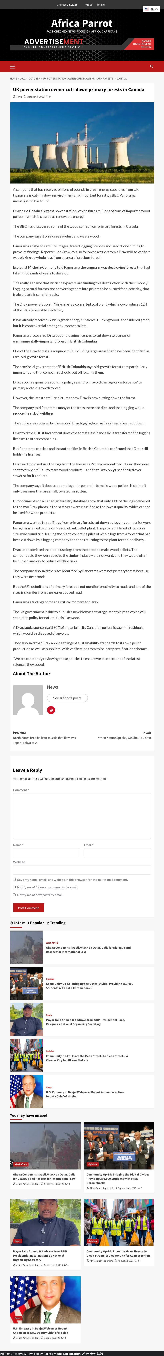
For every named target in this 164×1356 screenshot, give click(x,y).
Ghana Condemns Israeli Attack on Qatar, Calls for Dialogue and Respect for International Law (44, 1176)
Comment (21, 790)
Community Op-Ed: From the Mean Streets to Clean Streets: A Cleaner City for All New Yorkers (87, 1058)
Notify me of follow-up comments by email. (47, 887)
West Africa (52, 943)
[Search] (151, 66)
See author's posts (67, 698)
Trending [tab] (57, 923)
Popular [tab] (36, 923)
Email (88, 845)
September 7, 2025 (53, 1265)
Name (18, 845)
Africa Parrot (82, 23)
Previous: (44, 737)
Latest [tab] (19, 923)
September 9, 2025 (127, 1188)
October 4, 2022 (35, 96)
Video (89, 4)
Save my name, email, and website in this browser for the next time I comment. (72, 879)
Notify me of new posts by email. (40, 895)
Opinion (50, 979)
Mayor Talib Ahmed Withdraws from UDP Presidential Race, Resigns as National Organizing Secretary (85, 1022)
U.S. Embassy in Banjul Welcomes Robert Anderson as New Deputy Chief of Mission (40, 1330)
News (19, 96)
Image (101, 4)
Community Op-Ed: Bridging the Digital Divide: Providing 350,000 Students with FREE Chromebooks (89, 986)
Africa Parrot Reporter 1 (28, 1184)
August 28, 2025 (126, 1261)
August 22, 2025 (52, 1338)
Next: (124, 735)
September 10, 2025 (54, 1184)
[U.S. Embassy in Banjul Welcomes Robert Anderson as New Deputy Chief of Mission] (26, 1091)
